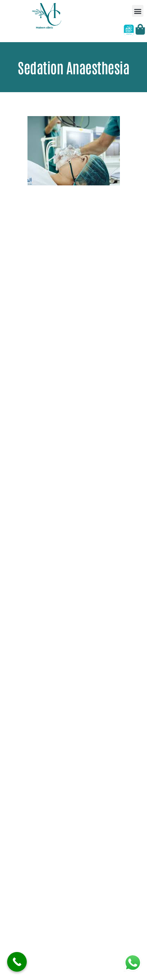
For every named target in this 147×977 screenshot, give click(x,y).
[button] (138, 11)
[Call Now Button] (17, 962)
